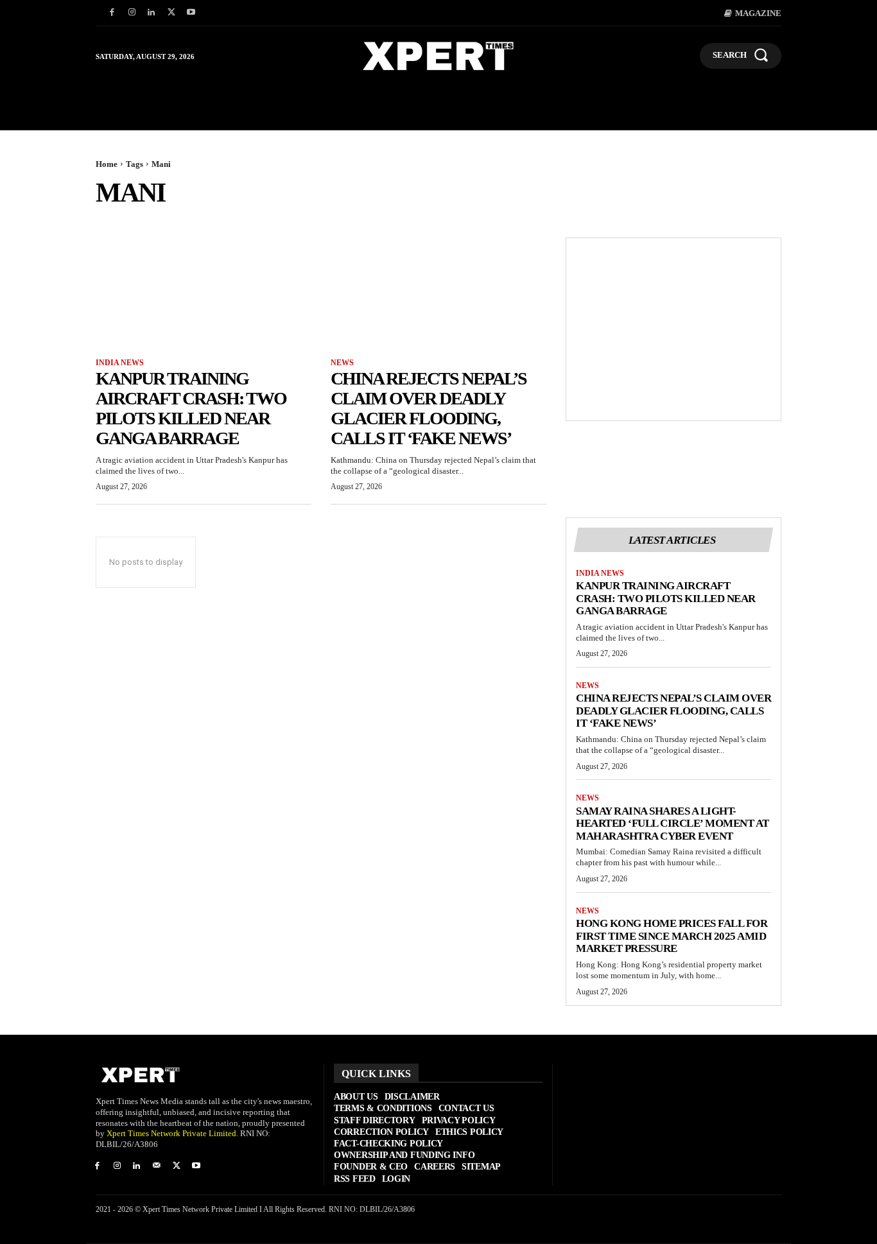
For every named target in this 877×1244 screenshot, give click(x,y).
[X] (171, 13)
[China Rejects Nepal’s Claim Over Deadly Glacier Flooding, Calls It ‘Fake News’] (438, 291)
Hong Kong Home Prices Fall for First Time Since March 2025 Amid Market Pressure (671, 936)
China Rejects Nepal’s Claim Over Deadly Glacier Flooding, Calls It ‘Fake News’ (428, 407)
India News (120, 362)
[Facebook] (112, 13)
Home (106, 164)
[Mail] (156, 1166)
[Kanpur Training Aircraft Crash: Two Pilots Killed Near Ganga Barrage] (203, 291)
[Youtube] (191, 13)
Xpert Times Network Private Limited (171, 1133)
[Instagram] (132, 13)
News (342, 362)
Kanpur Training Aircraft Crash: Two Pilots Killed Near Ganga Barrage (191, 407)
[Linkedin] (152, 13)
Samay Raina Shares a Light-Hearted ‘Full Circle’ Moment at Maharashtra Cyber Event (672, 823)
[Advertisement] (673, 329)
